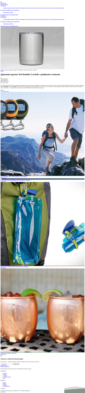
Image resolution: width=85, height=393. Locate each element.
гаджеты (5, 7)
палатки (43, 7)
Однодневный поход (13, 14)
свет (50, 7)
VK (1, 391)
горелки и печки (14, 7)
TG (3, 391)
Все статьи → (4, 15)
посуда (46, 7)
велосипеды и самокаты (58, 7)
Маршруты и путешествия (13, 10)
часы (52, 7)
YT (5, 391)
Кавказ (7, 12)
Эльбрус (11, 12)
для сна (26, 7)
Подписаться (16, 364)
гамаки (8, 7)
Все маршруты (6, 386)
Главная (2, 70)
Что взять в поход (4, 14)
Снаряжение (3, 5)
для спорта (30, 7)
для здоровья (21, 7)
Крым (4, 12)
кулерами (37, 85)
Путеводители (4, 10)
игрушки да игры (37, 7)
